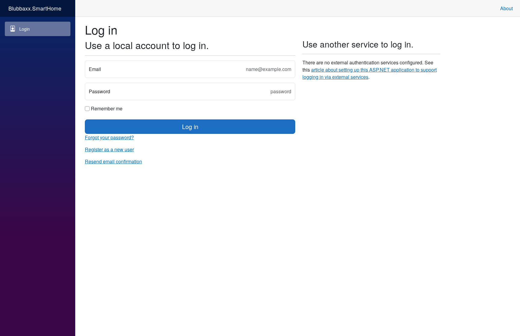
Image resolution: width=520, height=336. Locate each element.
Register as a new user (109, 149)
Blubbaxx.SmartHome (34, 8)
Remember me (106, 108)
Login (24, 29)
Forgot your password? (109, 137)
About (506, 8)
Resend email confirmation (113, 161)
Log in (190, 126)
